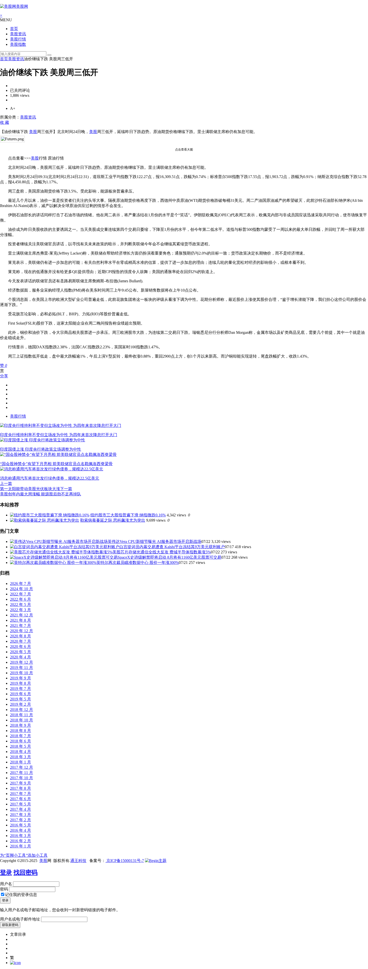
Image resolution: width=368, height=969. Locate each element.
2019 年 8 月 (20, 683)
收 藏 (4, 122)
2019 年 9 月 (20, 678)
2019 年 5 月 (20, 699)
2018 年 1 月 (20, 762)
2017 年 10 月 (21, 778)
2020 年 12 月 (21, 631)
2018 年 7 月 (20, 736)
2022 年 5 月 (20, 604)
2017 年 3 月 (20, 814)
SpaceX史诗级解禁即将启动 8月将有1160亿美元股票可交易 (169, 557)
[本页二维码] (15, 962)
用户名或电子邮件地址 (20, 919)
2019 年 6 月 (20, 694)
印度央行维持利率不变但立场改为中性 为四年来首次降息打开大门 (58, 435)
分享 (4, 376)
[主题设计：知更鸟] (155, 860)
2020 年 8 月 (20, 636)
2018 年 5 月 (20, 746)
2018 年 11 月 (21, 715)
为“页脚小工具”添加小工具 (24, 855)
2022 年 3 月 (20, 610)
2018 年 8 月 (20, 730)
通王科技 (78, 860)
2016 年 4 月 (20, 830)
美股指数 (18, 44)
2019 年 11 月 (21, 667)
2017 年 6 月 (20, 799)
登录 (6, 872)
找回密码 (26, 872)
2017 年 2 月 (20, 820)
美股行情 (18, 39)
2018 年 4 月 (20, 751)
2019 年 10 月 (21, 673)
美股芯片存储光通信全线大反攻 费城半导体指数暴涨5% (161, 552)
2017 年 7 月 (20, 793)
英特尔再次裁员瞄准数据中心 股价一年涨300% (137, 562)
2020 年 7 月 (20, 641)
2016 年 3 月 (20, 835)
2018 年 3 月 (20, 757)
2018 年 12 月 (21, 709)
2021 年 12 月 (21, 615)
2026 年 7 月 (20, 583)
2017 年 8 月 (20, 788)
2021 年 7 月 (20, 625)
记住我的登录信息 (21, 894)
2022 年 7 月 (20, 594)
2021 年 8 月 (20, 620)
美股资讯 (18, 34)
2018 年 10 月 (21, 720)
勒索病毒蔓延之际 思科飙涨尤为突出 (112, 520)
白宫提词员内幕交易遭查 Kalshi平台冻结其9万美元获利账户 (172, 547)
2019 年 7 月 (20, 688)
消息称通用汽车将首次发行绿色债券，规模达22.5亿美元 (49, 478)
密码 (4, 889)
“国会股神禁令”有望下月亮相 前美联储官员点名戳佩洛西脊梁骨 (56, 464)
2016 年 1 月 (20, 846)
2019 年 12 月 (21, 662)
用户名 (6, 884)
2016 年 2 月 (20, 841)
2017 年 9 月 (20, 783)
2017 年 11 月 (21, 772)
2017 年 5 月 (20, 804)
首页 (14, 29)
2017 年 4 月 (20, 809)
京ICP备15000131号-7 (124, 860)
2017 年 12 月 (21, 767)
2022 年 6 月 (20, 599)
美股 (33, 132)
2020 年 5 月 (20, 652)
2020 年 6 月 (20, 646)
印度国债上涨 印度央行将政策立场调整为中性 (40, 449)
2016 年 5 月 (20, 825)
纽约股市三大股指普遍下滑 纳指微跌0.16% (128, 515)
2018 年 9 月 (20, 725)
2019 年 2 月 (20, 704)
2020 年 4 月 (20, 657)
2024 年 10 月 (21, 589)
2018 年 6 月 (20, 741)
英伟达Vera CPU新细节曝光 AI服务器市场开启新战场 (154, 541)
